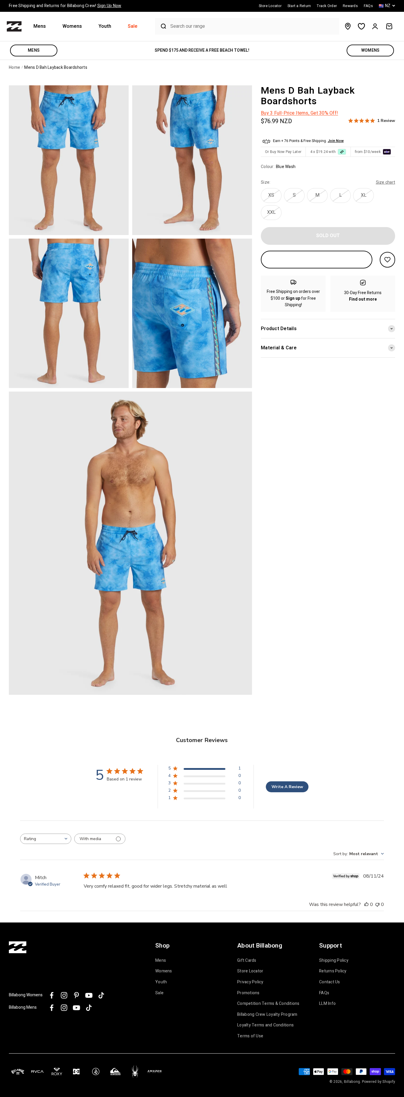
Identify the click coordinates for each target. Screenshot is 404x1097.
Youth (104, 26)
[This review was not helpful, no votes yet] (377, 904)
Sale (133, 26)
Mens (39, 26)
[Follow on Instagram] (64, 995)
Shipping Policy (333, 961)
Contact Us (329, 982)
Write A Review (287, 787)
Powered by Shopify (378, 1081)
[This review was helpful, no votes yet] (366, 904)
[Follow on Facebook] (52, 995)
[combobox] (253, 26)
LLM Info (327, 1004)
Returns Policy (333, 971)
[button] (42, 26)
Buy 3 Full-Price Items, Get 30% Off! (299, 113)
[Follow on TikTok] (101, 995)
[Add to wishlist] (387, 260)
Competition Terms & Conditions (268, 1004)
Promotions (248, 993)
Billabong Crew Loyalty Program (267, 1015)
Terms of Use (250, 1036)
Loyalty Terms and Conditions (265, 1025)
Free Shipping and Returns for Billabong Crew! (65, 6)
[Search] (161, 26)
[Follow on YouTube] (89, 995)
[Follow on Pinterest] (76, 995)
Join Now (336, 141)
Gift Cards (246, 961)
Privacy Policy (250, 982)
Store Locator (250, 971)
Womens (72, 26)
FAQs (324, 993)
